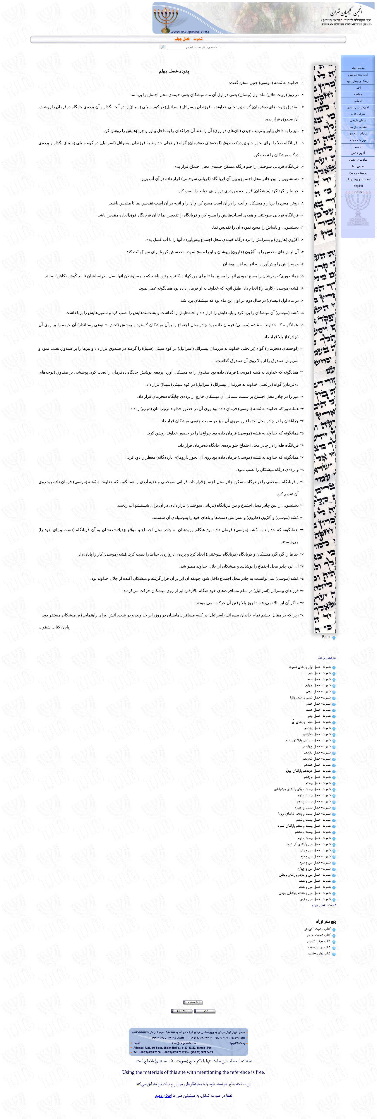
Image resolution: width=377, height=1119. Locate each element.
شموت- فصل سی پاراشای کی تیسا (308, 844)
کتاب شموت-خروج (319, 935)
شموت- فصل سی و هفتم (314, 887)
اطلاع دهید (163, 1095)
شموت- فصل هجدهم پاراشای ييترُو (308, 771)
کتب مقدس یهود (358, 74)
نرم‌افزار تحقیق (358, 133)
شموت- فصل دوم (319, 673)
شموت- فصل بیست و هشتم (313, 832)
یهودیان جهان (358, 140)
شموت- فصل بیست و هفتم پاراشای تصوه (304, 826)
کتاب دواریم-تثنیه (319, 954)
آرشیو (358, 146)
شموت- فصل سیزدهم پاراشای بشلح (308, 740)
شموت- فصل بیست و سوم (314, 802)
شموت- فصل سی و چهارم (314, 869)
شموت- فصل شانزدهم (316, 759)
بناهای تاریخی (358, 120)
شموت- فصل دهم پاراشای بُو (311, 722)
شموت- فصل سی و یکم (315, 850)
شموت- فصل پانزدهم (317, 753)
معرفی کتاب (358, 113)
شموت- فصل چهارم (318, 685)
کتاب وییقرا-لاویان (319, 941)
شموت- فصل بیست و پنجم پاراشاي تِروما (304, 814)
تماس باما (358, 166)
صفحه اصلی (358, 68)
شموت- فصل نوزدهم (317, 777)
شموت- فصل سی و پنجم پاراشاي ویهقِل (305, 875)
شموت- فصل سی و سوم (315, 863)
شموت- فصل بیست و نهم (314, 838)
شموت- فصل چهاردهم (316, 747)
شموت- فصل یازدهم (317, 728)
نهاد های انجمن (358, 159)
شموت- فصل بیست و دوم (314, 795)
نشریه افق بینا (358, 127)
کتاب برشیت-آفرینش (317, 929)
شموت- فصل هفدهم (317, 765)
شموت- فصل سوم (319, 679)
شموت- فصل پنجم (318, 692)
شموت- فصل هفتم (318, 704)
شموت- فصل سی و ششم (314, 881)
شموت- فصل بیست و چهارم (313, 808)
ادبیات (358, 100)
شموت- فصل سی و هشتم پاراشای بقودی (304, 893)
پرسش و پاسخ (358, 172)
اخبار (358, 87)
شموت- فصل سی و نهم (315, 899)
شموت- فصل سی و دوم (315, 857)
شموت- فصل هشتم (318, 710)
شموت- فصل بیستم (318, 783)
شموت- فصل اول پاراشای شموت (310, 667)
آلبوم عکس (358, 153)
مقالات (358, 94)
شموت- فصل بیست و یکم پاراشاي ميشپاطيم (302, 789)
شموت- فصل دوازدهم (317, 734)
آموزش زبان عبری (358, 107)
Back (326, 637)
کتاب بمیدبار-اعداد (319, 948)
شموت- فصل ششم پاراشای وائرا (310, 698)
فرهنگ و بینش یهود (358, 81)
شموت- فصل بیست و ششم (313, 820)
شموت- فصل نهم (319, 716)
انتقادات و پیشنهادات (358, 179)
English (358, 185)
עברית (358, 192)
